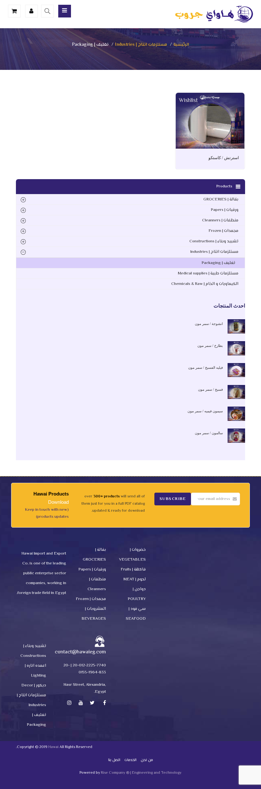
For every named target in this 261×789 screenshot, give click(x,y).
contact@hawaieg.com (80, 652)
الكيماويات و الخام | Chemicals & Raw (204, 284)
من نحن (147, 760)
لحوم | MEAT (134, 579)
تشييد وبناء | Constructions (213, 241)
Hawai (53, 747)
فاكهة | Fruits (133, 569)
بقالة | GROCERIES (220, 199)
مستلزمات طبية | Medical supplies (208, 273)
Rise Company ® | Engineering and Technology (141, 773)
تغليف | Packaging (218, 263)
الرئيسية (181, 44)
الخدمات (130, 760)
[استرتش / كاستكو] (210, 97)
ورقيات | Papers (224, 210)
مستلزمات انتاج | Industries (141, 44)
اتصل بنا (114, 760)
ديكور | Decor (33, 685)
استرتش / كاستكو (223, 157)
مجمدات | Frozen (223, 231)
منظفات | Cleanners (220, 220)
